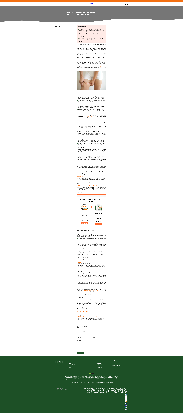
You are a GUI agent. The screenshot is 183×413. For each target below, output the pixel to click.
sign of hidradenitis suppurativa (88, 116)
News (69, 9)
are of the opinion (99, 66)
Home (56, 4)
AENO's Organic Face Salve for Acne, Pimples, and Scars (88, 185)
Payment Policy (99, 367)
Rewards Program (72, 364)
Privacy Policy (99, 361)
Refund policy (71, 368)
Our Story (65, 4)
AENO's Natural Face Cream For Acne (91, 290)
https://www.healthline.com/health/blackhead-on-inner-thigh (88, 316)
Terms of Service (72, 367)
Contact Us (71, 4)
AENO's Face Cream (81, 176)
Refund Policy (99, 363)
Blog (70, 363)
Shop (60, 4)
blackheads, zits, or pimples (97, 45)
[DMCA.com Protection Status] (91, 373)
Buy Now (84, 223)
